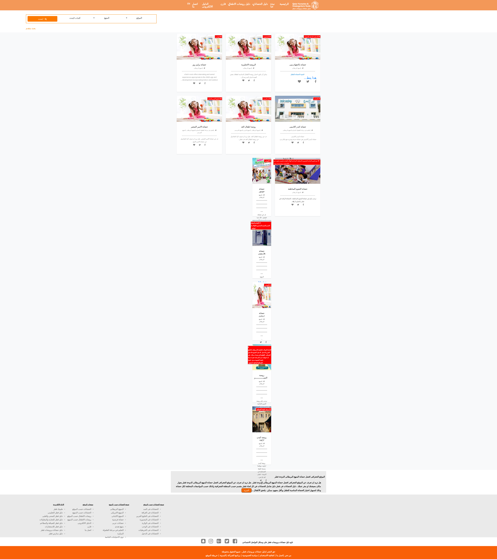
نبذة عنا (272, 5)
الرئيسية (284, 4)
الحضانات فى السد (151, 509)
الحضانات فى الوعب (150, 526)
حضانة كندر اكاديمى (297, 126)
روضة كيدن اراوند (262, 438)
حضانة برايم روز (199, 64)
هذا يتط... (310, 77)
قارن (223, 4)
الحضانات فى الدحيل (150, 533)
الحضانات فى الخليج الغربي (147, 516)
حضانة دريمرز (262, 314)
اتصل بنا (195, 5)
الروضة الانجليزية (248, 64)
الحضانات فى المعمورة (149, 519)
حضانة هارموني (261, 252)
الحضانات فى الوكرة (150, 523)
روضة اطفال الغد (248, 126)
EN (188, 3)
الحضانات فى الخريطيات (148, 530)
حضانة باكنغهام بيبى (297, 64)
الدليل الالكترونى (207, 5)
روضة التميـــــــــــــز (260, 376)
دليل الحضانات (260, 4)
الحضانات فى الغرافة (150, 512)
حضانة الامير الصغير (199, 126)
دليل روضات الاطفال (239, 4)
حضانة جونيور (262, 190)
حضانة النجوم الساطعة (297, 188)
